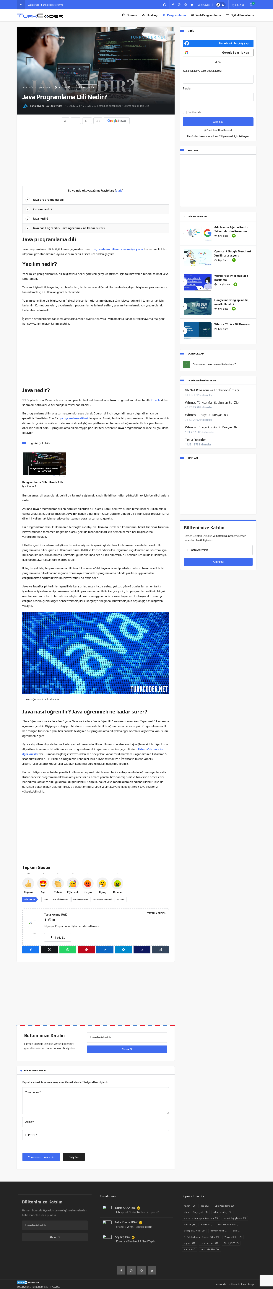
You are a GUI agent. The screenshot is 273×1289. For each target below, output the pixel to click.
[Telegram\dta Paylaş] (123, 949)
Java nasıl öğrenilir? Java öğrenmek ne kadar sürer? (66, 228)
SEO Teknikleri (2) (210, 1249)
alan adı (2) (189, 1249)
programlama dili (102, 899)
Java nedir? (37, 218)
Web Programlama (208, 15)
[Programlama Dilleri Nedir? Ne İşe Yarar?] (44, 464)
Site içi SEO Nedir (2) (194, 1230)
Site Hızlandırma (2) (228, 1224)
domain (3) (189, 1224)
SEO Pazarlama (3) (224, 1206)
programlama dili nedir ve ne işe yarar (117, 249)
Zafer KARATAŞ (125, 1207)
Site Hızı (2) (206, 1224)
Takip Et (59, 937)
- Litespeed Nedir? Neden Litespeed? (136, 1212)
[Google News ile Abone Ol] (117, 120)
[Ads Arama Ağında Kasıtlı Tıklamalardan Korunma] (198, 233)
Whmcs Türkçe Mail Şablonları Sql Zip (212, 402)
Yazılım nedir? (39, 209)
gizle (119, 190)
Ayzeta (56, 1286)
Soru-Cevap (204, 5)
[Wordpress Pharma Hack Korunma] (198, 282)
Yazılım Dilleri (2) (233, 1237)
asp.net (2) (189, 1243)
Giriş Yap (239, 5)
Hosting (152, 15)
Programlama (176, 15)
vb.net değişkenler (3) (235, 1218)
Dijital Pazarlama (242, 15)
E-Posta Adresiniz (100, 1037)
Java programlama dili (45, 199)
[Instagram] (179, 4)
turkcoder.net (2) (209, 1243)
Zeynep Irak (122, 1237)
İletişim (252, 1284)
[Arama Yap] (165, 5)
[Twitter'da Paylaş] (49, 949)
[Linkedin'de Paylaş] (104, 949)
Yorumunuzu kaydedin (41, 1157)
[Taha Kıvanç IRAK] (36, 926)
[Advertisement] (95, 154)
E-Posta (31, 1135)
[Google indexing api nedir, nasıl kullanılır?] (198, 306)
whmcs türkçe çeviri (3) (196, 1212)
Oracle (155, 400)
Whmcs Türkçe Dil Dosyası (232, 324)
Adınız (29, 1121)
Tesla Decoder (195, 440)
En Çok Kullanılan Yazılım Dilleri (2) (201, 1237)
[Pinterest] (185, 4)
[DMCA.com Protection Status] (28, 1282)
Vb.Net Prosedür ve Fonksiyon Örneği (212, 390)
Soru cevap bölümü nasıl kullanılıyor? (214, 364)
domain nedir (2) (218, 1230)
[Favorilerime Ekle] (65, 120)
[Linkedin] (53, 920)
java (45, 899)
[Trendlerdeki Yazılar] (21, 4)
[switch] (220, 4)
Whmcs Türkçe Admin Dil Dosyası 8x (211, 427)
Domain (132, 15)
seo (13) (205, 1206)
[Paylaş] (142, 949)
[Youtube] (192, 4)
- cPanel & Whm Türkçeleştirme (133, 1226)
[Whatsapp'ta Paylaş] (68, 949)
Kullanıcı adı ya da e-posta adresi (202, 70)
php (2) (236, 1230)
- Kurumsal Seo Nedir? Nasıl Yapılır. (135, 1241)
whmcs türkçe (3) (222, 1212)
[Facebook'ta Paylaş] (30, 949)
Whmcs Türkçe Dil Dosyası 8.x (206, 415)
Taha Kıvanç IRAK (40, 105)
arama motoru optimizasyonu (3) (201, 1218)
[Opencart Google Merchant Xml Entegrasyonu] (198, 257)
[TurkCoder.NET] (40, 15)
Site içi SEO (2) (231, 1243)
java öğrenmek (61, 899)
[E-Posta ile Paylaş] (160, 949)
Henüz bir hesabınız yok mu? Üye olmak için (218, 136)
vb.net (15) (189, 1206)
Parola (187, 88)
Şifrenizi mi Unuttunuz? (218, 130)
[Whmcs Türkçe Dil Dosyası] (198, 330)
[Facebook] (173, 4)
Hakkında (221, 1284)
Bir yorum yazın (35, 1070)
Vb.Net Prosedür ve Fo (39, 5)
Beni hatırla (194, 112)
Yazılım (120, 899)
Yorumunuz (33, 1092)
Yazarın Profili (156, 913)
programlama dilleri (74, 418)
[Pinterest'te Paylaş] (86, 949)
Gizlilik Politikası (237, 1284)
